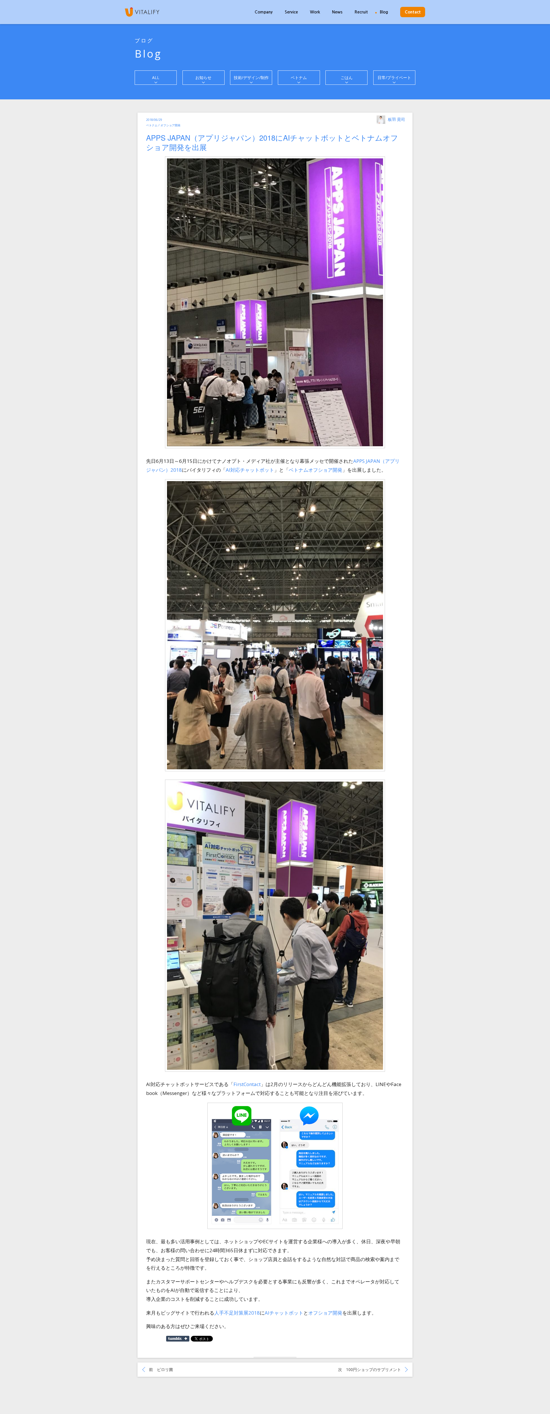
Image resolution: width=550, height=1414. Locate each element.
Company (264, 12)
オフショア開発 (325, 1312)
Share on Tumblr (177, 1339)
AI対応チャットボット (250, 470)
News (337, 12)
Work (315, 12)
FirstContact (247, 1084)
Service (291, 12)
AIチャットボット (284, 1312)
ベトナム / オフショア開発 (163, 125)
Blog (384, 12)
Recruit (361, 12)
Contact (413, 12)
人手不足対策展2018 (237, 1312)
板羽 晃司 (396, 119)
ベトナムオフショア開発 (315, 470)
